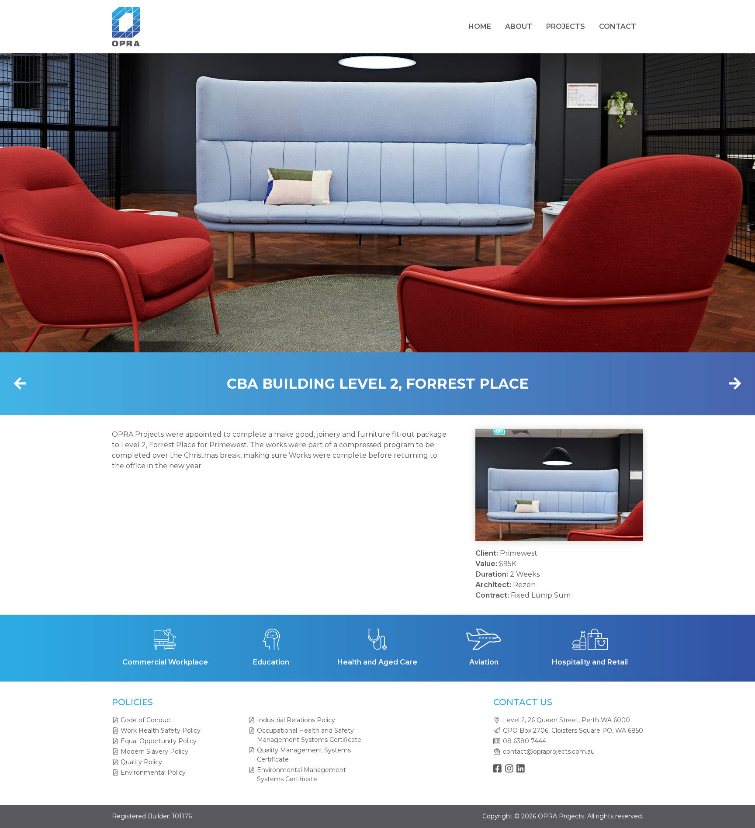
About (518, 26)
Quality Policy (141, 762)
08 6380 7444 (524, 741)
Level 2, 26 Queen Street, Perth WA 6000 (566, 720)
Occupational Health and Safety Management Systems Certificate (309, 735)
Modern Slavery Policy (154, 751)
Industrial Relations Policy (296, 720)
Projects (565, 26)
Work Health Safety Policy (161, 730)
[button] (495, 485)
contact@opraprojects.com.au (549, 751)
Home (479, 26)
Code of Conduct (147, 720)
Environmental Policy (153, 772)
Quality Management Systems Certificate (304, 754)
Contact (617, 26)
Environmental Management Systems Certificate (301, 774)
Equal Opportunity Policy (159, 741)
